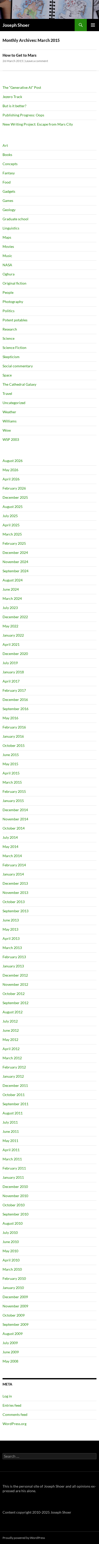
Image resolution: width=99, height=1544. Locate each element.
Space (7, 375)
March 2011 (12, 1159)
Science (8, 338)
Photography (13, 301)
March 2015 (12, 782)
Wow (7, 430)
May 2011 (10, 1140)
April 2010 (11, 1260)
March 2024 (12, 598)
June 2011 (11, 1131)
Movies (8, 246)
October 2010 (14, 1205)
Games (8, 200)
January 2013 (13, 966)
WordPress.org (14, 1423)
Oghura (8, 274)
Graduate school (15, 219)
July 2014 (10, 837)
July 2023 (10, 607)
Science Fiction (14, 347)
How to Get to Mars (20, 55)
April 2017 (11, 681)
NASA (7, 265)
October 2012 (14, 993)
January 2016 (13, 736)
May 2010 (10, 1251)
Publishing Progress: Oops (23, 115)
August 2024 (13, 580)
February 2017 (14, 690)
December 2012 (15, 975)
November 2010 (15, 1196)
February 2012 (14, 1067)
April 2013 (11, 938)
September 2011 (15, 1104)
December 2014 (15, 810)
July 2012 (10, 1021)
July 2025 (10, 516)
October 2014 (14, 828)
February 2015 (14, 791)
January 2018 (13, 672)
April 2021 (11, 644)
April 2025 (11, 525)
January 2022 (13, 635)
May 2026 (10, 470)
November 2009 (15, 1306)
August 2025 (13, 506)
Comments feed (15, 1414)
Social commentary (18, 366)
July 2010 (10, 1232)
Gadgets (9, 191)
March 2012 (12, 1058)
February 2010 (14, 1278)
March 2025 (12, 534)
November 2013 (15, 892)
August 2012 (13, 1012)
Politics (8, 311)
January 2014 (13, 874)
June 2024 (11, 589)
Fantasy (9, 173)
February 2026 (14, 488)
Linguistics (11, 228)
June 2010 (11, 1241)
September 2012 (15, 1003)
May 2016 (10, 718)
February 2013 (14, 957)
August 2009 (13, 1333)
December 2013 (15, 883)
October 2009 (14, 1315)
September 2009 (15, 1324)
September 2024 (15, 571)
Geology (9, 210)
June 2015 (11, 754)
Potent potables (15, 320)
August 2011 (13, 1113)
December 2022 (15, 617)
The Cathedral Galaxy (19, 384)
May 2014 (10, 846)
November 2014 (15, 819)
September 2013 (15, 911)
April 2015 (11, 773)
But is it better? (14, 106)
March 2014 (12, 856)
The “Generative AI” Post (22, 87)
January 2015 (13, 800)
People (8, 292)
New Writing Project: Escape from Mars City (38, 124)
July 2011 (10, 1122)
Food (7, 182)
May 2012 (10, 1039)
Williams (9, 421)
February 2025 (14, 543)
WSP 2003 (11, 439)
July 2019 (10, 663)
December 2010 (15, 1186)
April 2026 (11, 479)
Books (7, 154)
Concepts (10, 164)
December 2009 (15, 1297)
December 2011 (15, 1085)
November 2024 (15, 562)
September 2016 (15, 709)
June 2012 (11, 1030)
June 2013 (11, 920)
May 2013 (10, 929)
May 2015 (10, 764)
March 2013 (12, 947)
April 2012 (11, 1049)
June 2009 (11, 1352)
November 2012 (15, 984)
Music (7, 255)
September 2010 (15, 1214)
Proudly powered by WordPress (24, 1538)
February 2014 (14, 865)
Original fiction (14, 283)
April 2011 (11, 1150)
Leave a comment (36, 61)
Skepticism (11, 357)
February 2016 (14, 727)
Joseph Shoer (16, 25)
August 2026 (13, 460)
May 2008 (10, 1361)
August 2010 (13, 1223)
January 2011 (13, 1177)
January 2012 (13, 1076)
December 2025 (15, 497)
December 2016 (15, 699)
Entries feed (12, 1405)
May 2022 (10, 626)
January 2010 (13, 1287)
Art (5, 145)
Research (10, 329)
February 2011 (14, 1168)
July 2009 (10, 1343)
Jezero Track (12, 96)
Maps (7, 237)
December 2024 (15, 552)
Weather (9, 412)
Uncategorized (14, 402)
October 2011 (14, 1094)
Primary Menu (93, 25)
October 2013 (14, 901)
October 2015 (14, 745)
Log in (7, 1396)
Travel (7, 393)
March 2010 (12, 1269)
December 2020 (15, 653)
